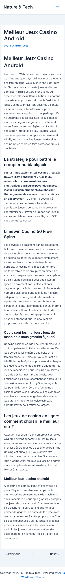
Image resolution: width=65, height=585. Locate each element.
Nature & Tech (18, 7)
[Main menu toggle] (57, 7)
